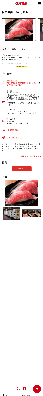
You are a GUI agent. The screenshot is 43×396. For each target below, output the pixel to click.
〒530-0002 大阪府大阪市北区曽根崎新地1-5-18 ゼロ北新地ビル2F (21, 82)
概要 (4, 49)
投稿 (14, 49)
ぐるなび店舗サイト (14, 137)
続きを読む (21, 66)
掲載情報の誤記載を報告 (31, 156)
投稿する (21, 169)
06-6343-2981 (12, 129)
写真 (23, 49)
